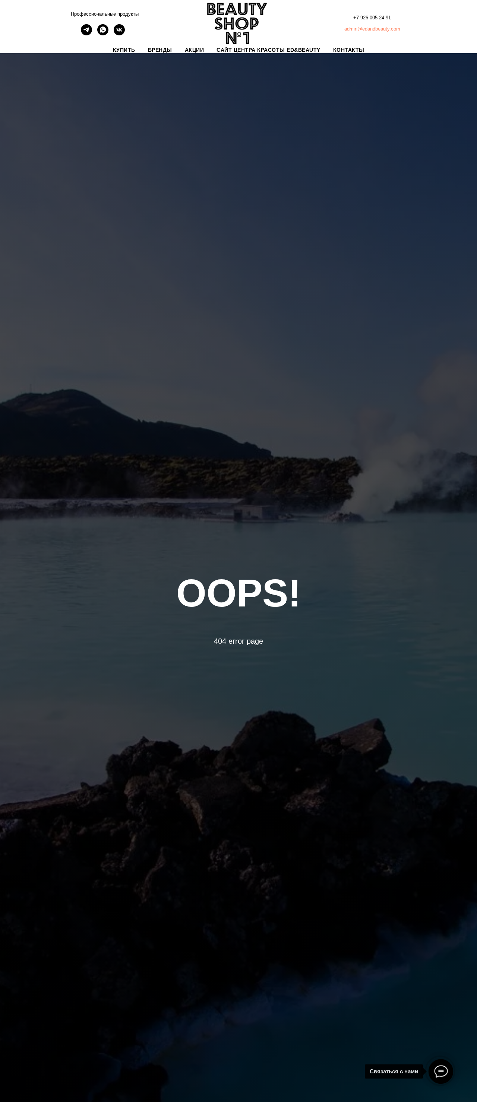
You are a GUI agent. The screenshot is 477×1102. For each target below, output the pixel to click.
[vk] (119, 33)
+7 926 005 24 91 (372, 17)
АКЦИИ (194, 50)
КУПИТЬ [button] (124, 50)
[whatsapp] (102, 33)
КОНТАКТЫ (348, 50)
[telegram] (86, 33)
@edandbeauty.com (378, 29)
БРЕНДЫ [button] (160, 50)
